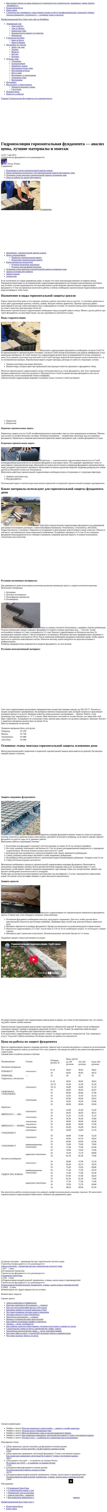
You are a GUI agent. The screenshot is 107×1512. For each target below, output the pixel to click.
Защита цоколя (12, 274)
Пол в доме (16, 73)
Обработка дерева (19, 66)
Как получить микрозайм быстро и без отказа (26, 1307)
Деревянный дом (13, 24)
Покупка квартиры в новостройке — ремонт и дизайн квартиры (50, 1428)
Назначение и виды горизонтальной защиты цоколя (29, 170)
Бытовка (15, 56)
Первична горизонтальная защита (26, 257)
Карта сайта (11, 10)
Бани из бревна (18, 42)
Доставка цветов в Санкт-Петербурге (23, 1314)
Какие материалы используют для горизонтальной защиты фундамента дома (40, 173)
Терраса (14, 49)
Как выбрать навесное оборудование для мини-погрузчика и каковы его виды (41, 1326)
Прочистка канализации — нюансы (22, 1317)
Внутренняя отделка (20, 70)
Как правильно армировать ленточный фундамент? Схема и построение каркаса (58, 1435)
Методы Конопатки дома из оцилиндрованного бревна (46, 1433)
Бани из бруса (17, 40)
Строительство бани (15, 38)
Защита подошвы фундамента (19, 271)
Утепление (16, 61)
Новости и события (15, 94)
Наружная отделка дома (22, 68)
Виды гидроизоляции (16, 255)
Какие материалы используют (19, 262)
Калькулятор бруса (14, 8)
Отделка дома (12, 59)
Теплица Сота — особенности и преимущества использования (50, 1438)
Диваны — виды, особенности (20, 1324)
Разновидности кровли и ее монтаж (27, 33)
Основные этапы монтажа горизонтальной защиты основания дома (36, 175)
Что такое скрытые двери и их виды (22, 1336)
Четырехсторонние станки (23, 87)
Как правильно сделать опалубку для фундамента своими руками (35, 1449)
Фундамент (11, 82)
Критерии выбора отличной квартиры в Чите (26, 1310)
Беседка (14, 54)
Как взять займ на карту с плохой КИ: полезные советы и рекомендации (38, 1333)
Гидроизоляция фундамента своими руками (25, 1470)
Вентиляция (16, 80)
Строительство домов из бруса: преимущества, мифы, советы (33, 1329)
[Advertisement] (53, 1495)
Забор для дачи (18, 47)
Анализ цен (11, 276)
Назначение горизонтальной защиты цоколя (26, 253)
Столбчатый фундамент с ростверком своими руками (31, 1490)
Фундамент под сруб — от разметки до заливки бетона (30, 1463)
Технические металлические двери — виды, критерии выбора (34, 1331)
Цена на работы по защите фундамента (23, 177)
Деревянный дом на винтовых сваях (24, 1493)
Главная (4, 98)
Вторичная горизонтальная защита (26, 260)
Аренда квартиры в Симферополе (21, 1303)
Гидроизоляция (18, 63)
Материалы (16, 35)
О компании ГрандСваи (18, 1488)
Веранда (15, 52)
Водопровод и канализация (23, 75)
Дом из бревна (17, 28)
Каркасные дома (18, 31)
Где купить (16, 89)
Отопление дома (18, 77)
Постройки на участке (16, 45)
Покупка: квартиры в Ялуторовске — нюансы (27, 1305)
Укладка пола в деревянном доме (36, 1431)
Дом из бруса (17, 26)
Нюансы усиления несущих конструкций (24, 1319)
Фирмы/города (12, 92)
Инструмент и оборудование (19, 85)
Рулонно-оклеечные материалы (25, 264)
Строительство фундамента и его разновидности (30, 98)
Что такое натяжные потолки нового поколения (27, 1312)
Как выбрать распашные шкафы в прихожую (26, 1321)
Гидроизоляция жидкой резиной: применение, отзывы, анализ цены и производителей (45, 1477)
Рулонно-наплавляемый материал (26, 267)
